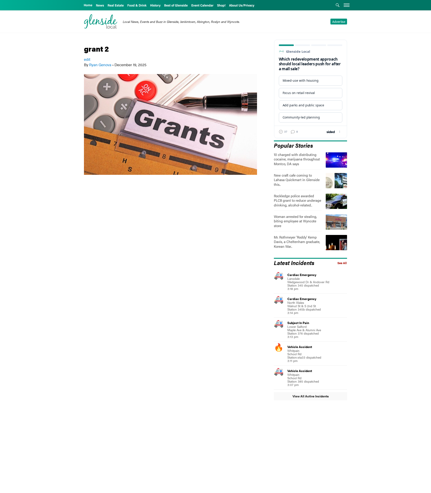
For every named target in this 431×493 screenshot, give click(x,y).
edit (87, 59)
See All (342, 263)
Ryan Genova (100, 64)
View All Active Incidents (310, 396)
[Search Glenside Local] (337, 5)
